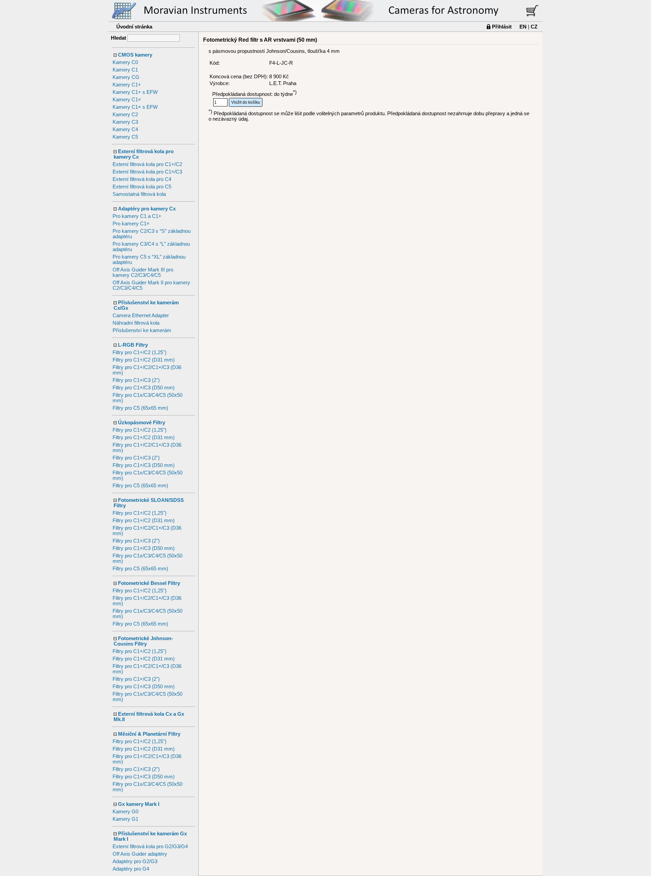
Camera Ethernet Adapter (141, 315)
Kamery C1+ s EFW (135, 92)
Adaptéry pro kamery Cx (147, 208)
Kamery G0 (125, 811)
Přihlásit (502, 26)
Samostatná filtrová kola (139, 194)
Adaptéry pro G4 (131, 869)
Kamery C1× (127, 99)
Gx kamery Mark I (138, 804)
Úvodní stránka (134, 26)
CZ (534, 26)
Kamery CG (126, 77)
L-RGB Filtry (133, 345)
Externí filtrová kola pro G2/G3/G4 (150, 846)
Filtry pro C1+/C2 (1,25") (139, 352)
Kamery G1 (125, 819)
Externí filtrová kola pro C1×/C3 (147, 172)
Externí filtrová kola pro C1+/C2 (147, 164)
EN (523, 26)
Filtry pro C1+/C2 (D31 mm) (144, 360)
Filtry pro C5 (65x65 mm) (140, 408)
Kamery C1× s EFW (135, 107)
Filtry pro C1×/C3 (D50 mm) (144, 387)
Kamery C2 (125, 114)
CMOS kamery (135, 55)
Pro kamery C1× (131, 223)
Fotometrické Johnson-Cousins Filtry (143, 641)
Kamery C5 (125, 137)
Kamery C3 (125, 122)
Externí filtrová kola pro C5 (142, 186)
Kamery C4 (125, 129)
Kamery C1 (125, 70)
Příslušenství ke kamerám (142, 330)
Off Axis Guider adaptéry (140, 854)
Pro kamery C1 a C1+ (137, 216)
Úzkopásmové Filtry (141, 422)
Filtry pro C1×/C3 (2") (136, 380)
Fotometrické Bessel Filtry (149, 583)
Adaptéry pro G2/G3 (135, 861)
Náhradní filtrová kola (136, 323)
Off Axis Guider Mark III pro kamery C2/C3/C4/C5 (143, 272)
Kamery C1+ (127, 84)
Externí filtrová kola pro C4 (142, 179)
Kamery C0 (125, 62)
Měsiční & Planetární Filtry (149, 734)
